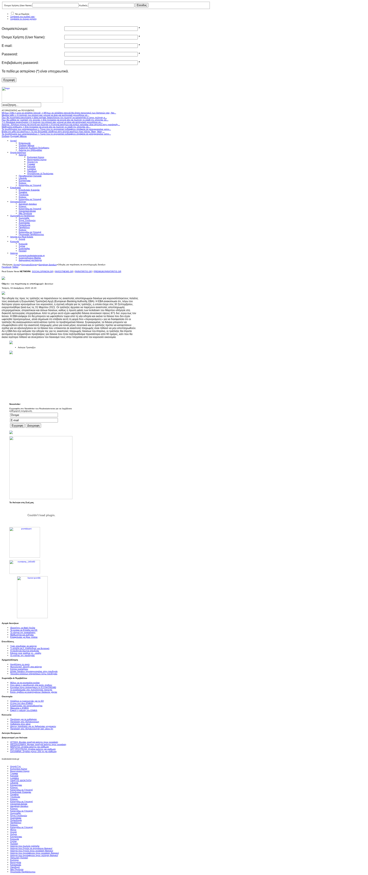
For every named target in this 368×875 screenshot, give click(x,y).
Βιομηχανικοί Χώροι (19, 771)
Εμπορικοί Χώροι (18, 768)
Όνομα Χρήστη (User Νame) (18, 5)
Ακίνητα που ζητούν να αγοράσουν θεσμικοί (31, 848)
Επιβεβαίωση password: (20, 63)
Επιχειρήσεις (16, 785)
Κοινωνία (14, 839)
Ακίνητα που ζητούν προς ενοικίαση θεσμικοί (31, 850)
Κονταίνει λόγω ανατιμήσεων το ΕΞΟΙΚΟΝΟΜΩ (33, 687)
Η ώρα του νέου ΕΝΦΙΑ (21, 703)
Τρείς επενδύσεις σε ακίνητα (23, 646)
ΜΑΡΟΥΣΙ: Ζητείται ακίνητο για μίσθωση (29, 747)
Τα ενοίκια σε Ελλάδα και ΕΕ (23, 630)
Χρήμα (13, 834)
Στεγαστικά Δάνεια (18, 804)
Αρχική (16, 264)
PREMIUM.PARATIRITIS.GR (107, 271)
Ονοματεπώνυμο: (15, 28)
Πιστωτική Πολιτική (19, 857)
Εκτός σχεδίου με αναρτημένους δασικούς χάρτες (33, 692)
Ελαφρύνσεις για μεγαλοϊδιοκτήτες (26, 705)
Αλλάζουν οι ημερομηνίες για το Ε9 (27, 701)
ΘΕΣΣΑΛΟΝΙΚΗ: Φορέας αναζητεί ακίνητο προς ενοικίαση (38, 744)
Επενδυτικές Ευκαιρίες (20, 792)
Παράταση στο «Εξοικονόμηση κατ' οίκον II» (31, 728)
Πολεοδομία (16, 820)
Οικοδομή (15, 867)
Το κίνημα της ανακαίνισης (23, 632)
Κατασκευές (15, 865)
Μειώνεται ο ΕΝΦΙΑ (19, 708)
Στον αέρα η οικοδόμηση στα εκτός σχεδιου (31, 685)
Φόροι (13, 829)
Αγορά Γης (15, 766)
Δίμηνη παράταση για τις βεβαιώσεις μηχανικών (33, 726)
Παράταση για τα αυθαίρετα (23, 719)
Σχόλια (13, 841)
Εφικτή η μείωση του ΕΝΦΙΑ (23, 710)
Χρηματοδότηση (29, 264)
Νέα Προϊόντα (16, 869)
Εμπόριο (14, 860)
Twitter (15, 267)
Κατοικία (14, 775)
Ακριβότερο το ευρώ (20, 664)
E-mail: (7, 45)
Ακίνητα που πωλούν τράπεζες (25, 846)
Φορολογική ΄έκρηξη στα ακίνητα (26, 666)
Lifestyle (14, 783)
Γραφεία (14, 773)
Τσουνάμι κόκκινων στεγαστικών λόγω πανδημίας (34, 673)
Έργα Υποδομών (18, 815)
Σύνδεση (6, 136)
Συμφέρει (14, 794)
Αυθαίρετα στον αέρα (20, 724)
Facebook (7, 267)
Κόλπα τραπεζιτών (19, 669)
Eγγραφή (9, 80)
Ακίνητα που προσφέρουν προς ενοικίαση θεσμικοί (34, 853)
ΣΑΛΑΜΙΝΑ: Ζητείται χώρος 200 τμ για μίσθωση (33, 751)
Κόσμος (14, 787)
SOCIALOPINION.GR (42, 271)
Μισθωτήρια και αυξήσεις (22, 635)
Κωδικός (83, 5)
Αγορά (13, 832)
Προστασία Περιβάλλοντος (23, 872)
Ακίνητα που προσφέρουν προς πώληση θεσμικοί (34, 855)
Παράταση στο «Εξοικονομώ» (24, 721)
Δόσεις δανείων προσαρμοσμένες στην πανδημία (34, 671)
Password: (10, 54)
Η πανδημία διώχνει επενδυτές (24, 650)
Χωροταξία (15, 813)
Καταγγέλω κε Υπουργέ (21, 790)
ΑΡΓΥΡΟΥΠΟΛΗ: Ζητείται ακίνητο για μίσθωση (33, 749)
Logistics (14, 778)
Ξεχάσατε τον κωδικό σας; (22, 16)
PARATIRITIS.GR (83, 271)
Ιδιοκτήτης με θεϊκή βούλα (22, 627)
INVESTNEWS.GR (64, 271)
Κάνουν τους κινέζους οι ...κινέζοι (25, 653)
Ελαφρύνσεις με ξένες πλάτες (24, 637)
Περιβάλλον (15, 822)
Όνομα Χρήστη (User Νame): (23, 37)
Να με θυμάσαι (22, 14)
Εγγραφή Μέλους (18, 136)
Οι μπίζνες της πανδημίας (22, 655)
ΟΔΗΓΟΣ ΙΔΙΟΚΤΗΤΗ (20, 780)
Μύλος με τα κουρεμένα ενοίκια (25, 682)
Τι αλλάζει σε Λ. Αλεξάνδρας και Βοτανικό (29, 648)
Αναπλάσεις (16, 818)
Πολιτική (14, 843)
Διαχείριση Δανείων (48, 264)
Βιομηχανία (15, 862)
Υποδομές (15, 797)
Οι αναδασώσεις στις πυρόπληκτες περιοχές (31, 689)
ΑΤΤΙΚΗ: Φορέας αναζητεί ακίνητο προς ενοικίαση (34, 742)
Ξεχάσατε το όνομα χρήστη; (23, 19)
